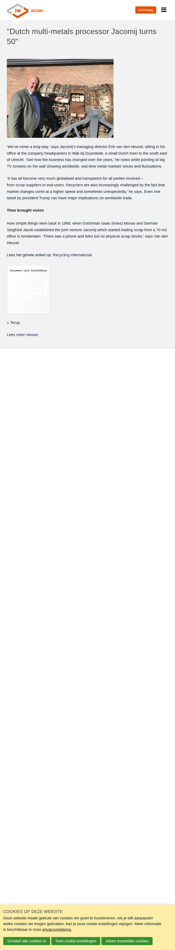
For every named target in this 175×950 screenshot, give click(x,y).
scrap (20, 185)
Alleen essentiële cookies (127, 941)
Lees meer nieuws (22, 335)
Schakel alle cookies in (26, 941)
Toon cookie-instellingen (75, 941)
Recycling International (72, 255)
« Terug (13, 322)
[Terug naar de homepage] (25, 10)
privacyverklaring (56, 929)
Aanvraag (145, 10)
